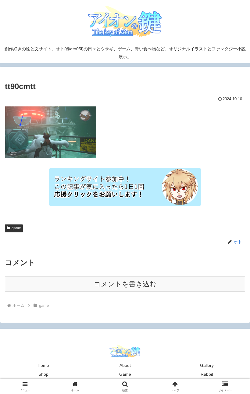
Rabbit (207, 374)
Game (125, 374)
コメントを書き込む (125, 284)
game (16, 228)
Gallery (207, 365)
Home (43, 365)
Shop (43, 374)
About (125, 365)
